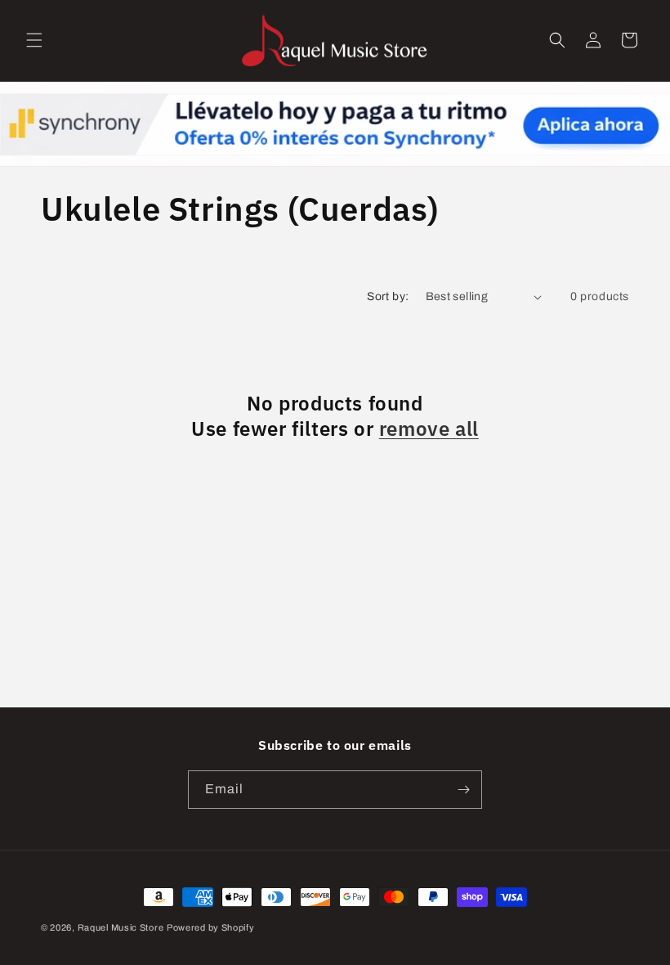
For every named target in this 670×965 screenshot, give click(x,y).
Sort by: (388, 296)
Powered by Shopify (211, 927)
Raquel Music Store (121, 927)
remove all (429, 429)
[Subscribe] (463, 789)
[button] (34, 40)
